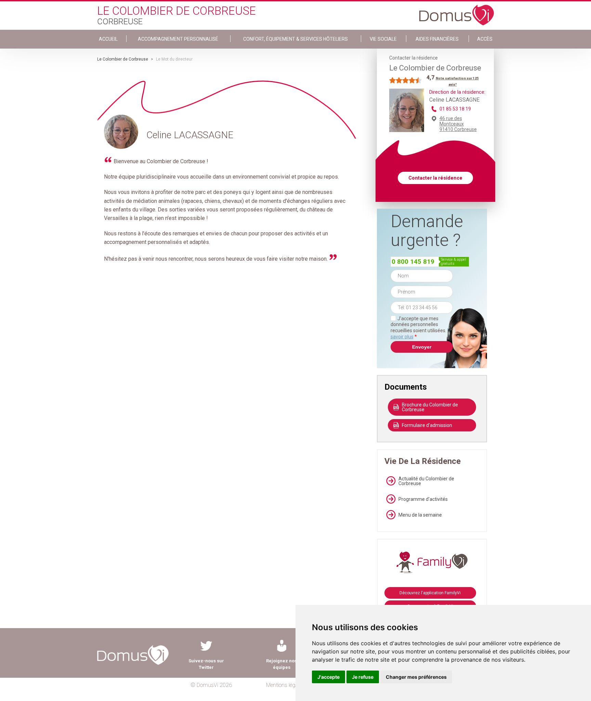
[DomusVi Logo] (456, 11)
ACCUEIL (108, 39)
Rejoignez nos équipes (281, 664)
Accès (484, 39)
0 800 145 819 (413, 261)
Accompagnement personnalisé (178, 39)
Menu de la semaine (420, 515)
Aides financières (437, 39)
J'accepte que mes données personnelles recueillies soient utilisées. (422, 327)
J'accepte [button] (328, 677)
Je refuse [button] (362, 677)
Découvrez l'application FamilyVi (430, 592)
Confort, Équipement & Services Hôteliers (295, 39)
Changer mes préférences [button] (416, 677)
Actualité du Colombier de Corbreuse (426, 481)
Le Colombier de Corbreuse (122, 59)
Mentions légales (285, 685)
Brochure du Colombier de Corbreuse (430, 407)
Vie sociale (383, 39)
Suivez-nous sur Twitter (206, 664)
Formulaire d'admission (427, 425)
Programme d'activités (423, 499)
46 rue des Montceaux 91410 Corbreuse (458, 124)
